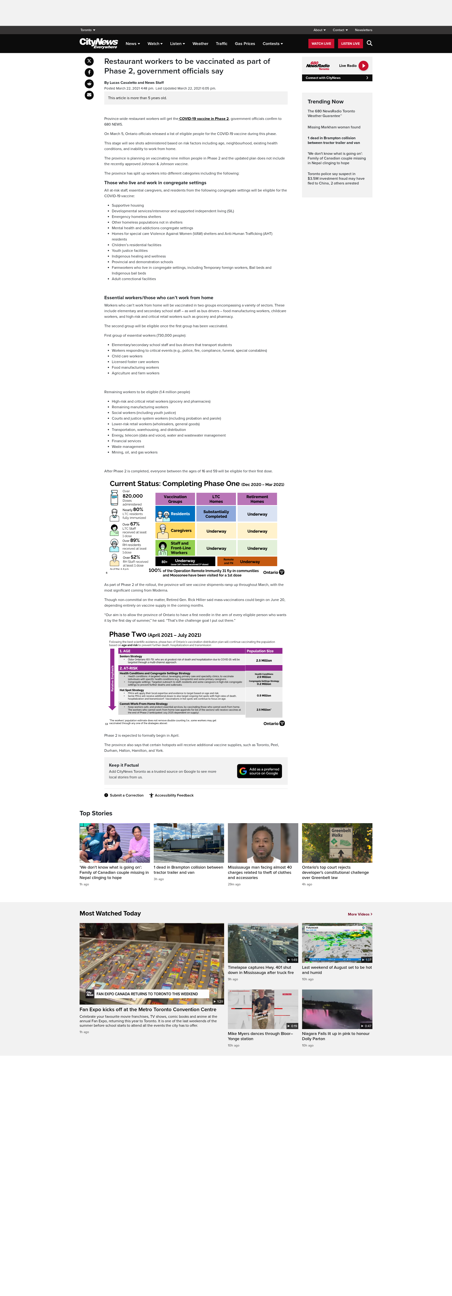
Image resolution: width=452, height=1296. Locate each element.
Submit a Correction (127, 795)
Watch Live (321, 44)
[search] (369, 43)
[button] (319, 30)
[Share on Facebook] (89, 72)
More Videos (359, 914)
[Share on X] (89, 61)
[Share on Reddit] (89, 83)
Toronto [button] (86, 30)
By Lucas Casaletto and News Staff (134, 82)
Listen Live (350, 44)
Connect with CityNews (323, 78)
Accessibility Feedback (174, 795)
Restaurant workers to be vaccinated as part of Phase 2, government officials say (187, 66)
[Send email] (89, 95)
